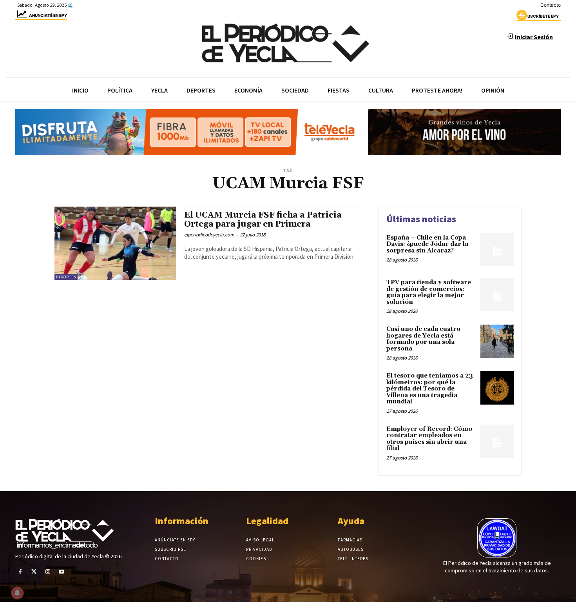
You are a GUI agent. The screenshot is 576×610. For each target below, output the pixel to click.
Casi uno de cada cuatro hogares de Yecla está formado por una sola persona (423, 338)
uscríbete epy (543, 16)
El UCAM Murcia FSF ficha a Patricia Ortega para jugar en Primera (263, 219)
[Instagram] (48, 572)
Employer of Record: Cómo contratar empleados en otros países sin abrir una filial (429, 438)
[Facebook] (20, 572)
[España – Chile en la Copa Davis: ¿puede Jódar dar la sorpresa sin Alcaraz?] (497, 250)
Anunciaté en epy (48, 15)
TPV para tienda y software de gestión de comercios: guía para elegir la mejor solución (428, 292)
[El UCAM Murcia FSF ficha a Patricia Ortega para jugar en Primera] (115, 243)
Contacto (550, 5)
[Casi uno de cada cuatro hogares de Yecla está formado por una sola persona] (497, 341)
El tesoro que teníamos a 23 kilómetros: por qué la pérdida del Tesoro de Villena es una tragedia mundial (429, 388)
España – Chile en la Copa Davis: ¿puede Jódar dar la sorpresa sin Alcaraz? (427, 244)
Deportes (66, 277)
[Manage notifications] (17, 592)
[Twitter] (34, 572)
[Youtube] (62, 572)
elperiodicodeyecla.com (209, 234)
